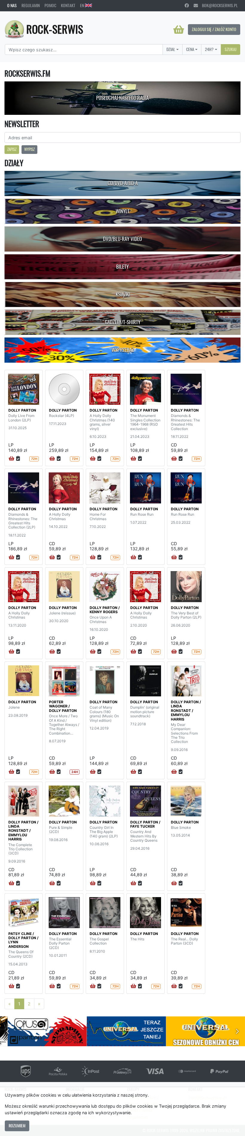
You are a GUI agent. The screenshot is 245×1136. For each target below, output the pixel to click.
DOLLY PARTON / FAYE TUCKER (145, 824)
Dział (170, 49)
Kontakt (68, 5)
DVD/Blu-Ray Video (122, 238)
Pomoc (50, 5)
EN (82, 5)
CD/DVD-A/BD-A (123, 183)
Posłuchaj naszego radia (122, 97)
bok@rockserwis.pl (218, 5)
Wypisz (29, 149)
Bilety (122, 266)
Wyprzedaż (122, 349)
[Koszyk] (178, 29)
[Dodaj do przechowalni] (18, 458)
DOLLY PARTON (22, 410)
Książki (123, 294)
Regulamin (31, 5)
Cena (190, 49)
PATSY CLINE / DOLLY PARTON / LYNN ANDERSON (23, 940)
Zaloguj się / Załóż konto (214, 29)
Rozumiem (17, 1126)
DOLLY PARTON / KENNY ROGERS (105, 609)
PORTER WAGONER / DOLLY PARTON (63, 706)
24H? (209, 49)
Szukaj (230, 49)
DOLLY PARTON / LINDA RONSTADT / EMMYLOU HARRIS (186, 710)
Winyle (123, 211)
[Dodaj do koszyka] (11, 458)
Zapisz (11, 149)
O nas (12, 5)
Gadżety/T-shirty (122, 322)
